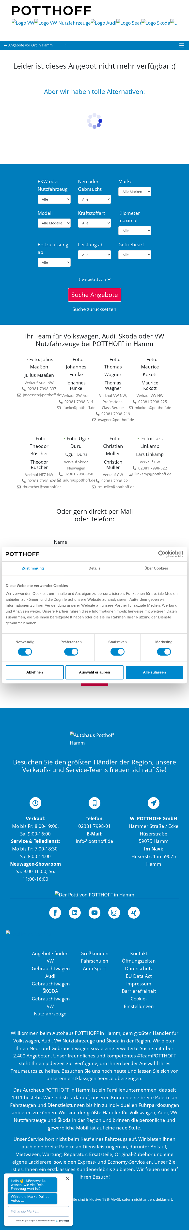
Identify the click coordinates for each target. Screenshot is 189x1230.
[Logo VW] (23, 27)
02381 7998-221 (114, 480)
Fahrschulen (94, 960)
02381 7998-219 (114, 413)
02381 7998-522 (151, 468)
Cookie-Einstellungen (139, 1002)
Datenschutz (139, 968)
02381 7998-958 (77, 474)
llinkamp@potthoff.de (150, 474)
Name (60, 542)
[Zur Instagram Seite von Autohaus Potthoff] (114, 913)
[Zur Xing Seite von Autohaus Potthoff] (134, 913)
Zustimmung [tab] (33, 568)
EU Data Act (139, 976)
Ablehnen (34, 672)
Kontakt (138, 953)
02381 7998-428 (41, 480)
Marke (125, 181)
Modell (45, 213)
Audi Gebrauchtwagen (50, 980)
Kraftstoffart (91, 213)
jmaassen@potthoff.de (39, 394)
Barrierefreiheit (139, 991)
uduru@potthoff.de (77, 480)
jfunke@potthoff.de (77, 407)
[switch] (71, 652)
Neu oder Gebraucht (90, 185)
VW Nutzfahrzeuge (50, 1010)
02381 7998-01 (94, 826)
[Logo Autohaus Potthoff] (51, 10)
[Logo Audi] (103, 27)
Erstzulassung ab (53, 248)
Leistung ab (91, 244)
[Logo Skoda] (156, 27)
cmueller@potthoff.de (113, 486)
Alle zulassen (154, 672)
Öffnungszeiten (139, 960)
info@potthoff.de (94, 841)
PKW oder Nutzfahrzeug (52, 185)
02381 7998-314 (77, 401)
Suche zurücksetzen (94, 309)
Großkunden (94, 953)
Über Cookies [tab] (156, 568)
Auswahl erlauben (94, 672)
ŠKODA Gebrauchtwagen (50, 995)
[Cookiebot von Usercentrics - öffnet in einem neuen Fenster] (161, 554)
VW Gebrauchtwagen (50, 964)
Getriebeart (131, 244)
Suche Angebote (94, 294)
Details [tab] (95, 568)
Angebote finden (50, 953)
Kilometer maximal (129, 217)
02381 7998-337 (41, 388)
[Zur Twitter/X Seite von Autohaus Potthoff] (75, 913)
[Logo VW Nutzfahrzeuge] (62, 27)
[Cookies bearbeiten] (28, 939)
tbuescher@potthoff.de (39, 486)
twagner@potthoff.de (113, 419)
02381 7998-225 (151, 401)
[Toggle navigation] (181, 45)
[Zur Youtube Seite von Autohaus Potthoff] (94, 913)
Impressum (138, 983)
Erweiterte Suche (93, 279)
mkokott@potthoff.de (150, 407)
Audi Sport (94, 968)
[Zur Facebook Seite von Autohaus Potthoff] (55, 913)
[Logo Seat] (129, 27)
